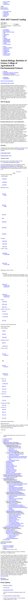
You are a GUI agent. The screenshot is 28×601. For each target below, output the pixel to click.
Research (5, 16)
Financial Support (12, 536)
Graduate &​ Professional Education (10, 527)
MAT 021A (4, 294)
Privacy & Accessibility (8, 546)
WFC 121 (4, 391)
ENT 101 (4, 400)
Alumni (5, 42)
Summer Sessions (12, 521)
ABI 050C (4, 184)
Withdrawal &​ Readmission (12, 538)
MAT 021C (7, 296)
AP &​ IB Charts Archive (14, 460)
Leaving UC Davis (10, 468)
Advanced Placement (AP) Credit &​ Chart (18, 456)
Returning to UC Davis (11, 471)
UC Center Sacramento (14, 522)
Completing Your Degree (11, 469)
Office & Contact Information (7, 80)
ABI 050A (4, 178)
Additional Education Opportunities (13, 511)
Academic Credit (9, 452)
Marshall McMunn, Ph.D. (6, 155)
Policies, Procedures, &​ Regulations (11, 442)
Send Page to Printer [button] (7, 585)
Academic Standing (10, 461)
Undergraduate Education (8, 478)
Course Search (6, 55)
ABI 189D (4, 337)
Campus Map (6, 34)
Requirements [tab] (6, 78)
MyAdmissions (6, 30)
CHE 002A (4, 241)
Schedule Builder (7, 41)
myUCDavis (6, 29)
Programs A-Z (6, 48)
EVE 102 (4, 418)
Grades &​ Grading (10, 465)
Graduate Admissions (10, 529)
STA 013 (4, 311)
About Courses (6, 539)
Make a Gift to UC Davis (8, 32)
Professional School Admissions (13, 532)
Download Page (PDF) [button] (8, 590)
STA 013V (5, 313)
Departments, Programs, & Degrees (10, 72)
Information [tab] (5, 77)
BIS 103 (6, 366)
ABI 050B (4, 182)
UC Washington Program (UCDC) (16, 523)
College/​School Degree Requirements (14, 492)
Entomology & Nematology (9, 73)
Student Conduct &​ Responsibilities (13, 473)
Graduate (5, 52)
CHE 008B (7, 254)
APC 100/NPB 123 (6, 396)
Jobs (4, 36)
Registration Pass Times (14, 451)
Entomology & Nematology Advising (11, 162)
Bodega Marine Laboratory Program (16, 513)
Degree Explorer (6, 53)
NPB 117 (4, 386)
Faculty (12, 83)
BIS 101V (5, 346)
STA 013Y (5, 316)
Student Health (6, 40)
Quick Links (3, 27)
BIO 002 (4, 205)
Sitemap (5, 548)
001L (6, 195)
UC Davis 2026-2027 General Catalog (11, 595)
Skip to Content (6, 1)
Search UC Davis (17, 25)
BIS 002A (4, 221)
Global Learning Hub (13, 516)
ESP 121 (4, 412)
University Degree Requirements (8, 165)
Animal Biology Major (5, 83)
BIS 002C (4, 233)
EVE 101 (4, 414)
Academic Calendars (7, 47)
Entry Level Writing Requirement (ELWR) (18, 483)
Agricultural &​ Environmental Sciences (17, 495)
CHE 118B (7, 264)
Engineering (11, 497)
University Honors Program (15, 524)
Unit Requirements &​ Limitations (16, 487)
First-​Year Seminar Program (15, 514)
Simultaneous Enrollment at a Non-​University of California (16, 454)
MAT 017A (4, 284)
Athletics (5, 38)
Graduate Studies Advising (11, 530)
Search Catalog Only (6, 25)
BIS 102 (4, 365)
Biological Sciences (13, 496)
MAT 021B (7, 295)
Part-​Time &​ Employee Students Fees (17, 506)
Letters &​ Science (12, 499)
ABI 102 (4, 354)
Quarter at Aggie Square (14, 519)
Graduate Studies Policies (11, 466)
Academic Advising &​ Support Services (11, 474)
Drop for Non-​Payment (14, 534)
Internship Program (13, 518)
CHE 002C (4, 246)
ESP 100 (4, 409)
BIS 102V (5, 373)
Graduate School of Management (16, 498)
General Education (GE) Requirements (17, 489)
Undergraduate (6, 51)
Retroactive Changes (10, 472)
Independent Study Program (15, 517)
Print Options (8, 542)
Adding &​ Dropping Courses (15, 447)
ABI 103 (6, 355)
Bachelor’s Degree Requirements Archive (15, 525)
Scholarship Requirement (14, 491)
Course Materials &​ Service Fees (16, 504)
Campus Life (6, 13)
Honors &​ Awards (10, 467)
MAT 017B (7, 285)
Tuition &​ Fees (9, 533)
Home (4, 46)
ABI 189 (4, 334)
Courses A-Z (6, 50)
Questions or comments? (8, 545)
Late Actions (11, 448)
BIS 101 (4, 342)
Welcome (5, 71)
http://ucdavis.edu (4, 575)
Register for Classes (13, 450)
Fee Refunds (11, 509)
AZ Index (5, 2)
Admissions (5, 12)
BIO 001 (4, 193)
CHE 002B (4, 243)
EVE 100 (4, 405)
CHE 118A (4, 263)
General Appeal (9, 463)
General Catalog (4, 7)
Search (2, 24)
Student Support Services (11, 477)
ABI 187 (4, 330)
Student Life (6, 15)
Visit (4, 33)
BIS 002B (4, 227)
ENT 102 (4, 389)
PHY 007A (4, 301)
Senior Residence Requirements (15, 488)
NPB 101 (4, 380)
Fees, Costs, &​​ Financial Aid (12, 501)
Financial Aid (11, 537)
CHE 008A (4, 253)
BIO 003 (4, 214)
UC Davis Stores (7, 44)
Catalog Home (6, 4)
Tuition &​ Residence (13, 503)
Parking (5, 35)
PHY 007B (4, 304)
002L (6, 206)
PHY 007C (4, 307)
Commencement (6, 39)
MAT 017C (7, 286)
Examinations (9, 462)
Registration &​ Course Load (12, 445)
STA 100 (4, 320)
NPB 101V (5, 383)
